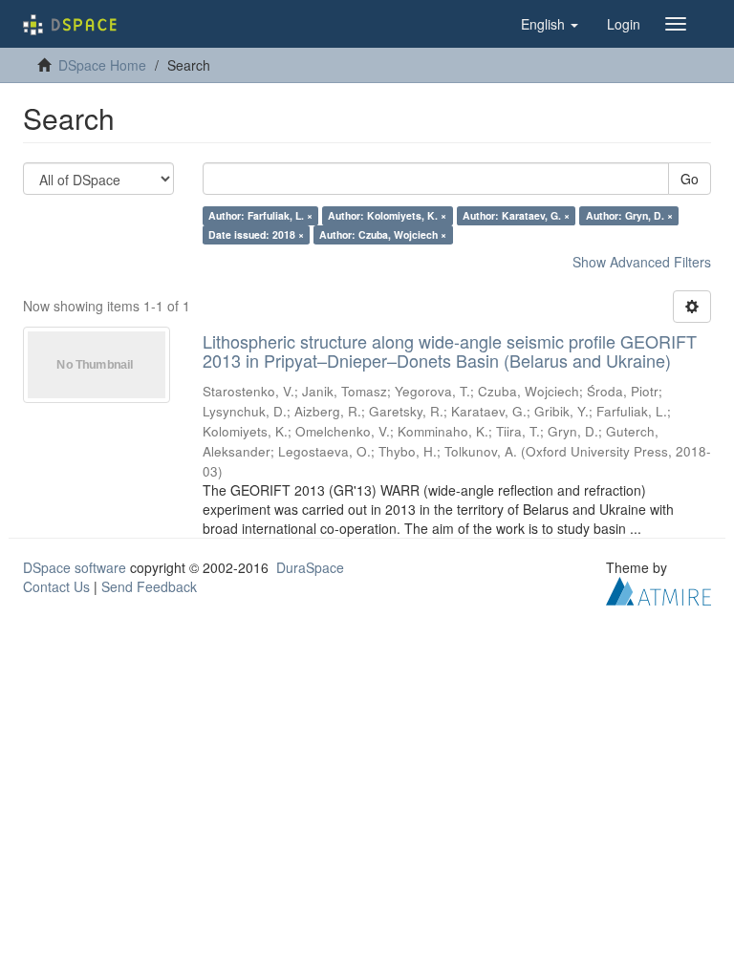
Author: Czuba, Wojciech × (382, 234)
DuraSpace (310, 567)
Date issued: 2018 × (256, 234)
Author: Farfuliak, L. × (260, 215)
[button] (550, 24)
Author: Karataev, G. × (516, 215)
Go (689, 178)
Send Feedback (149, 586)
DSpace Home (102, 64)
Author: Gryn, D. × (629, 215)
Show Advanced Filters (641, 261)
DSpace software (74, 567)
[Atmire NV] (658, 588)
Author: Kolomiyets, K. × (387, 215)
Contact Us (56, 586)
